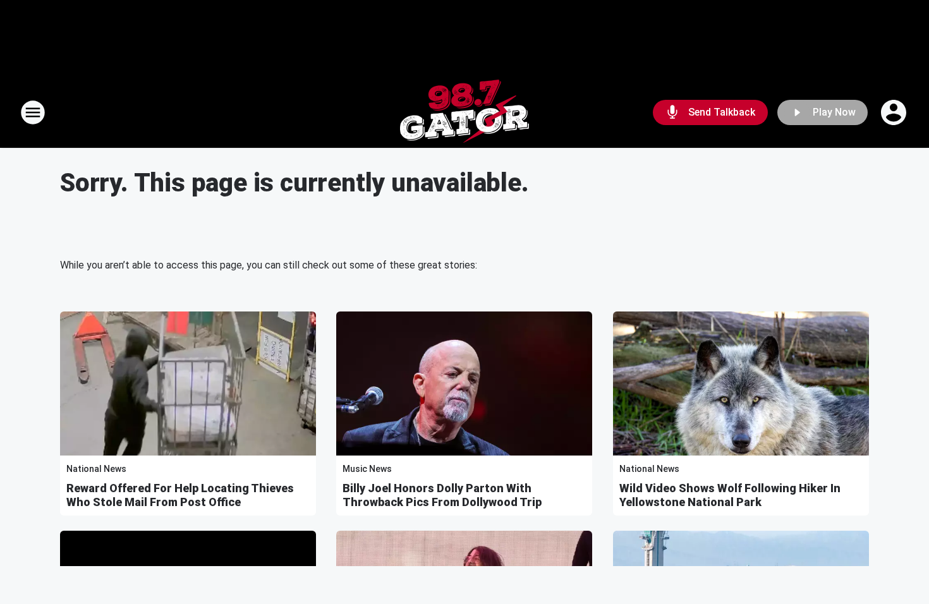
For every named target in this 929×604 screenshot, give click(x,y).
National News (96, 469)
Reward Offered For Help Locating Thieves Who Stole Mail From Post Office (180, 495)
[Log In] (895, 112)
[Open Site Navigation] (33, 112)
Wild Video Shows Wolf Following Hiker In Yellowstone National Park (730, 495)
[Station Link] (464, 112)
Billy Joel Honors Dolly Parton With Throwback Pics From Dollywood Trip (442, 495)
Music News (367, 469)
